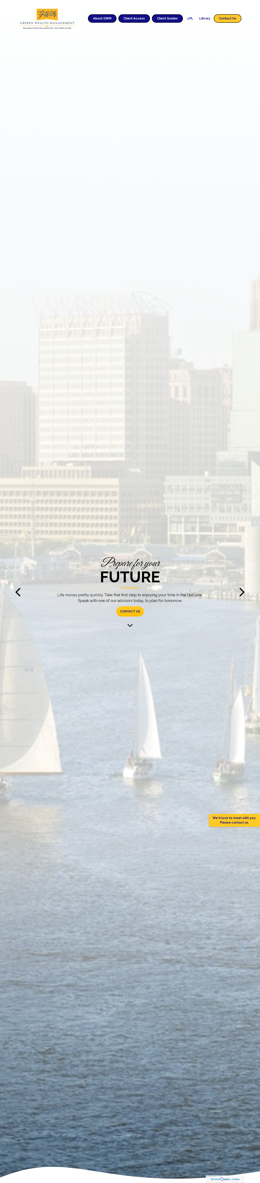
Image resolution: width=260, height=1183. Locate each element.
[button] (102, 19)
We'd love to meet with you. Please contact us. (234, 820)
